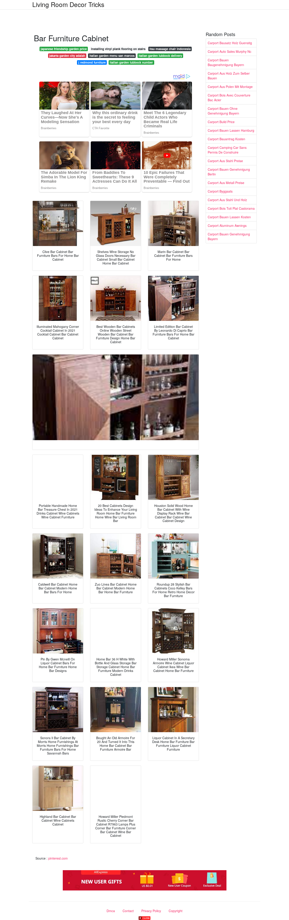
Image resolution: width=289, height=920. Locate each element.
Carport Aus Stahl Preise (225, 161)
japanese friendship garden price (64, 49)
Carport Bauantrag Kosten (226, 139)
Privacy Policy (151, 910)
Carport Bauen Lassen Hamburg (231, 130)
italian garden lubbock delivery (160, 55)
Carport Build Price (221, 122)
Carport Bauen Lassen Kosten (229, 217)
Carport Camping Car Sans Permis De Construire (227, 149)
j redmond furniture (92, 62)
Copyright (175, 910)
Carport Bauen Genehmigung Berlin (229, 171)
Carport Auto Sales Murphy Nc (229, 51)
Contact (128, 910)
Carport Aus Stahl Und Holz (227, 200)
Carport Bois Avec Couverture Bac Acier (229, 97)
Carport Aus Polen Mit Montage (230, 86)
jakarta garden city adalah (67, 55)
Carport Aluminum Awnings (227, 225)
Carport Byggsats (220, 191)
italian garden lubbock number (131, 62)
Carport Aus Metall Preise (226, 182)
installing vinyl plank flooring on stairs (118, 49)
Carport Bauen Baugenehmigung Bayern (226, 62)
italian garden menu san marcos (112, 55)
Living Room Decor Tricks (68, 4)
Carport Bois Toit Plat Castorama (231, 208)
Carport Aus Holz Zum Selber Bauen (229, 75)
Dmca (111, 910)
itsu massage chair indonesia (170, 49)
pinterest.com (58, 858)
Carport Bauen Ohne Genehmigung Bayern (223, 110)
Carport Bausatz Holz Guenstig (230, 43)
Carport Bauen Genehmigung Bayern (229, 236)
